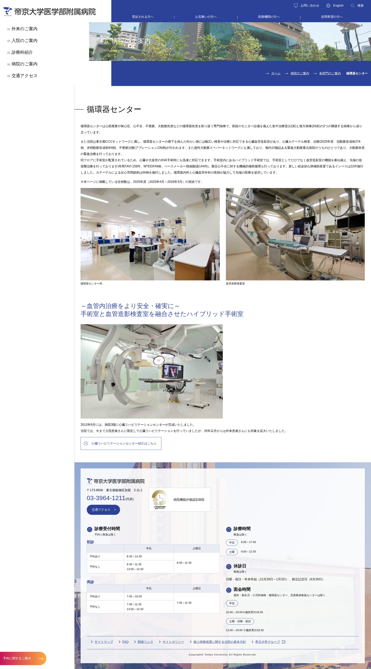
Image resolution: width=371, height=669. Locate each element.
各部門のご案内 (330, 73)
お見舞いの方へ (206, 16)
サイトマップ (103, 641)
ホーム (276, 73)
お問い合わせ (310, 5)
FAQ (125, 641)
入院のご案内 (22, 40)
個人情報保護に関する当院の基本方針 (219, 641)
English (338, 5)
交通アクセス (22, 75)
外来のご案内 (22, 28)
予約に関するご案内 (17, 658)
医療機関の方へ (269, 16)
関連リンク (145, 641)
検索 (360, 5)
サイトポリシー (173, 641)
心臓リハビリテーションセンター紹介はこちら (124, 443)
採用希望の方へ (332, 16)
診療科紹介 (20, 52)
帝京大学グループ (267, 641)
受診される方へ (143, 16)
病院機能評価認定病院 (189, 499)
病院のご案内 (22, 63)
